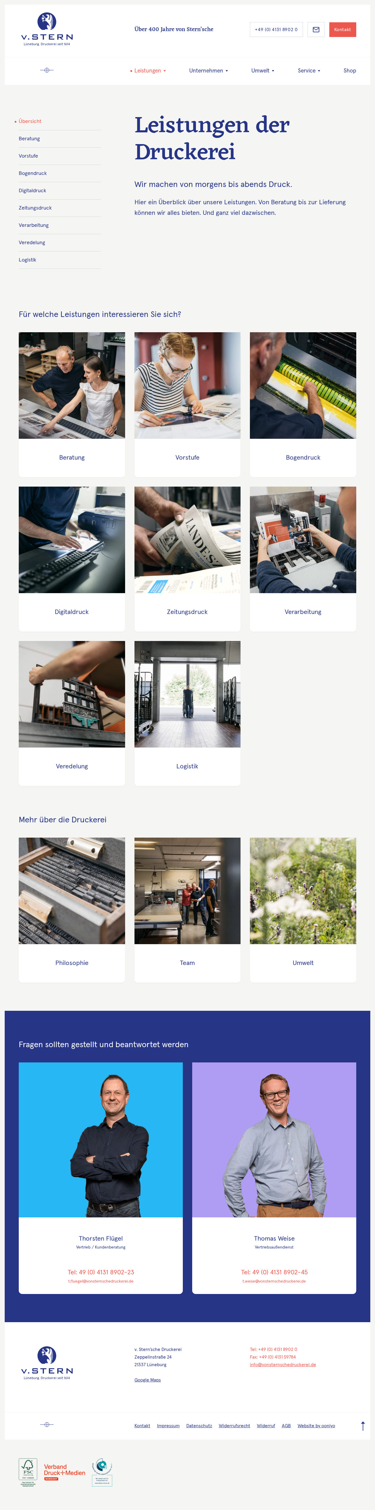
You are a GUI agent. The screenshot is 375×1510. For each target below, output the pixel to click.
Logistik (27, 260)
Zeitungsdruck (35, 208)
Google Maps (147, 1380)
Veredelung (32, 242)
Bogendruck (33, 173)
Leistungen (147, 71)
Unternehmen (206, 71)
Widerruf (266, 1425)
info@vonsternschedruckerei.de (283, 1364)
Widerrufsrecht (234, 1425)
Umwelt (260, 71)
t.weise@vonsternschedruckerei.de (274, 1281)
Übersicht (30, 121)
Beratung (29, 138)
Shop (350, 71)
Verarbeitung (34, 225)
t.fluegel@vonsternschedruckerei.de (101, 1281)
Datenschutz (199, 1425)
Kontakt (342, 29)
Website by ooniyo (316, 1425)
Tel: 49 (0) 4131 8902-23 (101, 1272)
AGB (286, 1425)
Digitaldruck (32, 190)
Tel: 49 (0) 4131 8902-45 (274, 1272)
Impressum (168, 1425)
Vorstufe (28, 156)
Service (307, 71)
